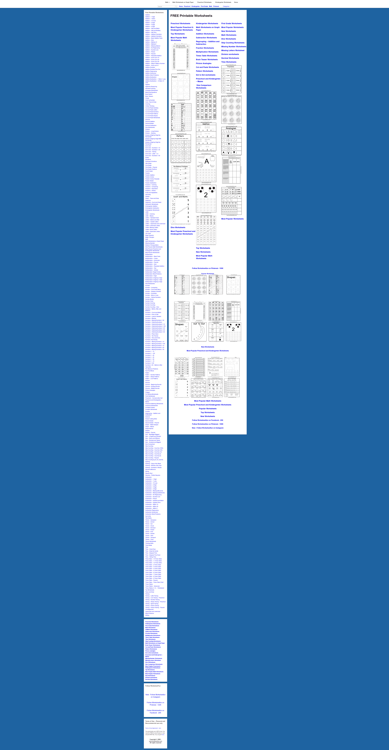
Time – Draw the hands (151, 551)
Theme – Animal (149, 522)
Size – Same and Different (152, 438)
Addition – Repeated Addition (153, 55)
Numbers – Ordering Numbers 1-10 (155, 324)
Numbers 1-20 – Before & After (153, 365)
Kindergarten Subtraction (152, 208)
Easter (147, 157)
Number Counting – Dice (152, 307)
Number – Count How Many (153, 289)
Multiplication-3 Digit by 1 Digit (153, 280)
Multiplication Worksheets (152, 635)
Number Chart (149, 301)
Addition (147, 15)
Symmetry (148, 516)
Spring (147, 471)
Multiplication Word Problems (153, 274)
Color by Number (150, 100)
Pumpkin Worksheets (151, 409)
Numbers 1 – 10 (149, 351)
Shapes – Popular (150, 432)
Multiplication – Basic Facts (152, 256)
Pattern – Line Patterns (151, 378)
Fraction (147, 173)
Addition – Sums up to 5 (151, 65)
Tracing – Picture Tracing (152, 605)
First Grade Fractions (151, 169)
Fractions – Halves (150, 190)
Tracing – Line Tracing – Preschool (154, 598)
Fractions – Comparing (151, 186)
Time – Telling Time (150, 557)
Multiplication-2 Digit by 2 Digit (153, 278)
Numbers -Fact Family (151, 339)
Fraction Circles (149, 177)
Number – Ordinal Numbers (153, 297)
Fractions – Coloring (151, 185)
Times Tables (149, 584)
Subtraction (148, 477)
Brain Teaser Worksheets (152, 645)
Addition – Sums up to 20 (152, 59)
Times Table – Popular (151, 580)
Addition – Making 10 (151, 42)
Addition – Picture (150, 52)
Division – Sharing (150, 133)
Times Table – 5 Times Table (153, 570)
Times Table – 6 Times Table (153, 572)
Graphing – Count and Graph (153, 202)
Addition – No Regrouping (152, 48)
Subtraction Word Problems (152, 514)
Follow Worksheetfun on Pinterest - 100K (155, 703)
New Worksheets (150, 283)
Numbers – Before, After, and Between (153, 309)
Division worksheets (151, 677)
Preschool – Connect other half (153, 398)
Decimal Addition (150, 121)
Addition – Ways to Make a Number (155, 63)
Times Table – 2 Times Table (153, 564)
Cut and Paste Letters (151, 110)
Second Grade (149, 421)
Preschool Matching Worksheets (154, 403)
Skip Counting (149, 446)
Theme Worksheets (150, 541)
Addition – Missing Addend (152, 46)
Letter (147, 212)
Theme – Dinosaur (150, 528)
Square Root (148, 473)
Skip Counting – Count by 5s (153, 456)
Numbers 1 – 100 (150, 353)
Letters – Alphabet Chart (152, 218)
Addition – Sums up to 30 (152, 61)
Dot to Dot (148, 146)
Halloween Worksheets (151, 204)
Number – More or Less (151, 295)
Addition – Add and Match (152, 28)
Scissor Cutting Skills (151, 419)
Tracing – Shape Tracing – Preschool (155, 601)
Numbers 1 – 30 (149, 357)
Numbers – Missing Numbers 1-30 (154, 349)
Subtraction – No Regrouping (153, 494)
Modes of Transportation (152, 245)
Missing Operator (150, 243)
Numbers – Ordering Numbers (153, 322)
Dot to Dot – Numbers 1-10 (152, 148)
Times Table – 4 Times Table (153, 568)
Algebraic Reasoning (151, 86)
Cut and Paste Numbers (152, 112)
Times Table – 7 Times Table (153, 574)
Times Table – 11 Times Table (153, 561)
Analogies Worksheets (151, 90)
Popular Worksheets (207, 408)
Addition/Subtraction (151, 77)
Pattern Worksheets (151, 649)
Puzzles (147, 411)
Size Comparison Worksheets (153, 664)
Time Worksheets (150, 639)
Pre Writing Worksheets (151, 394)
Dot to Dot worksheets (151, 653)
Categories (226, 6)
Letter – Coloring (150, 214)
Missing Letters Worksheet (153, 660)
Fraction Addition (150, 175)
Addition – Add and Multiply (152, 30)
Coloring (147, 104)
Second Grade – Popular (152, 423)
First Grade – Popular (151, 167)
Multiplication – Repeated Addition (154, 266)
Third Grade (148, 545)
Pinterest (216, 6)
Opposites (148, 367)
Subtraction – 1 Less (151, 481)
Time (146, 547)
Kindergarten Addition (151, 206)
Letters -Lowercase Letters (152, 225)
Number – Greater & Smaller (153, 291)
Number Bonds (149, 299)
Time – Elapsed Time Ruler (152, 555)
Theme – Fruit (149, 531)
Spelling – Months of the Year (153, 465)
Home (181, 6)
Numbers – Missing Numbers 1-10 (154, 341)
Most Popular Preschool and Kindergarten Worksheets (153, 249)
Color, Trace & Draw (150, 102)
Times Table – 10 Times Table (153, 559)
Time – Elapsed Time (151, 553)
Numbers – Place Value (151, 334)
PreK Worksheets (150, 396)
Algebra (147, 84)
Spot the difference (150, 469)
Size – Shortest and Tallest (152, 440)
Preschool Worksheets (151, 405)
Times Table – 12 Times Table (153, 562)
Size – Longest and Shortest (153, 436)
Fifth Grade (148, 163)
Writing (147, 615)
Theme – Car (149, 524)
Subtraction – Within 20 (151, 506)
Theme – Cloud (149, 526)
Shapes (147, 430)
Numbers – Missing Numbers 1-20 (154, 347)
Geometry (148, 194)
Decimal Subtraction (151, 125)
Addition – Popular (150, 53)
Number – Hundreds (151, 293)
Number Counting (150, 305)
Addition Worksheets (151, 629)
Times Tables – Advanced (152, 586)
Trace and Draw (149, 592)
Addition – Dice (149, 40)
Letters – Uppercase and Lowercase (155, 223)
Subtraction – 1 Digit (151, 479)
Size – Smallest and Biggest (153, 442)
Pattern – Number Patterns (152, 375)
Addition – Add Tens (150, 32)
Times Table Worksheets (152, 637)
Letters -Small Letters (151, 229)
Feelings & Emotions (151, 161)
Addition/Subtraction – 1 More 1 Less (155, 79)
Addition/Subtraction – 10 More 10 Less (154, 81)
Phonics (147, 382)
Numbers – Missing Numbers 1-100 (155, 343)
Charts (147, 98)
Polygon (147, 392)
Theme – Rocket (149, 533)
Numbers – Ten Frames (151, 336)
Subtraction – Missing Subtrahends (155, 492)
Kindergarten (196, 6)
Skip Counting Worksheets (153, 641)
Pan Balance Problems (151, 369)
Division (147, 129)
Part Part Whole (149, 371)
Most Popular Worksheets (152, 252)
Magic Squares (149, 235)
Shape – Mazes (149, 426)
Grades (147, 196)
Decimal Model (149, 123)
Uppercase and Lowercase (152, 611)
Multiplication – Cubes (151, 258)
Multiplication (149, 254)
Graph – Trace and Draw (152, 198)
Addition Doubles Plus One (152, 69)
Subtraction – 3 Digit (151, 487)
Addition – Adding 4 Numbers (153, 36)
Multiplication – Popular (151, 262)
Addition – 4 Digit (150, 26)
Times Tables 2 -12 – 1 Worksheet (154, 588)
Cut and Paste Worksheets (152, 117)
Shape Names (149, 428)
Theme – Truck (149, 539)
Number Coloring (150, 303)
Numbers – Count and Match (153, 312)
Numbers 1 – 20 (149, 355)
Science (147, 417)
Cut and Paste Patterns (151, 113)
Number (147, 285)
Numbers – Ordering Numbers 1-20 (155, 328)
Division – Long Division (152, 131)
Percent (147, 380)
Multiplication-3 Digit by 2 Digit (153, 281)
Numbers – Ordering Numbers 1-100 (155, 326)
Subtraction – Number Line (152, 496)
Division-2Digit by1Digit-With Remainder (153, 139)
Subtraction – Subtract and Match (154, 500)
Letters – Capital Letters (151, 221)
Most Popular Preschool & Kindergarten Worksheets (152, 667)
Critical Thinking (149, 106)
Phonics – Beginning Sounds (153, 384)
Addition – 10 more (150, 20)
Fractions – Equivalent (151, 188)
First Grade (204, 6)
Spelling (147, 461)
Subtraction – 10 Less (151, 483)
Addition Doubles (150, 67)
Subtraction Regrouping (152, 510)
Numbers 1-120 (149, 363)
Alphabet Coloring (150, 88)
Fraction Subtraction (150, 183)
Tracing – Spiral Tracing (151, 603)
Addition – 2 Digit (150, 22)
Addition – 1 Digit (150, 17)
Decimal (147, 119)
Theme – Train (149, 535)
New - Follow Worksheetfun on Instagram (155, 695)
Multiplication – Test (150, 268)
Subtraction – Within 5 (151, 508)
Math (210, 6)
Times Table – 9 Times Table (153, 578)
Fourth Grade (149, 171)
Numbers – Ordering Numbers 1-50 (155, 332)
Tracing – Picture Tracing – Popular (155, 607)
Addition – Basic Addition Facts (153, 38)
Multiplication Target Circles (153, 272)
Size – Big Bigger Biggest (152, 434)
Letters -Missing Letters (151, 227)
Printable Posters (150, 407)
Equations (148, 159)
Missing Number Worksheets (153, 658)
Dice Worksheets (150, 127)
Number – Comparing (151, 287)
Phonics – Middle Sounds (152, 388)
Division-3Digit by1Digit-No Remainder (152, 143)
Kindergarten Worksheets (152, 210)
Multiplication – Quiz (151, 264)
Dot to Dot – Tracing (150, 151)
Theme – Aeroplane (150, 520)
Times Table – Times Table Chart (154, 582)
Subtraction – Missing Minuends (154, 491)
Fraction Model (149, 181)
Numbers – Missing (150, 318)
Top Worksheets (149, 590)
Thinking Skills (149, 543)
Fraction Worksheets (151, 633)
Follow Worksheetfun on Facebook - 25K (155, 711)
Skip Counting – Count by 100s (153, 450)
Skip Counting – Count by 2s (153, 454)
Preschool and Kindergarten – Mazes (153, 400)
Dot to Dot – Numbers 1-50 (152, 155)
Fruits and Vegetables (151, 192)
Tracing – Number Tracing (152, 599)
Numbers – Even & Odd (151, 314)
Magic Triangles (149, 237)
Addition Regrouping (151, 71)
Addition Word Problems (152, 75)
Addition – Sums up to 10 (152, 57)
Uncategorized (149, 609)
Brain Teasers (149, 96)
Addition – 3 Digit (150, 24)
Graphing (148, 200)
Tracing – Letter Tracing (151, 596)
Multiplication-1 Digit (151, 276)
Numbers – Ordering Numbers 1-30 (155, 330)
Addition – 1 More (150, 18)
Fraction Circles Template (152, 179)
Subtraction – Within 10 (151, 504)
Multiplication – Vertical (151, 270)
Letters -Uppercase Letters (152, 231)
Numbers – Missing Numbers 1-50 (154, 320)
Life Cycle (148, 233)
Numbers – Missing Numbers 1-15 (154, 345)
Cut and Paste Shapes (151, 115)
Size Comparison (150, 444)
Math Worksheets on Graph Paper (154, 241)
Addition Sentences (150, 73)
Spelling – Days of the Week (153, 463)
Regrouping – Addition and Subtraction (152, 414)
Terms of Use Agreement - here (153, 728)
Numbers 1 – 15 (149, 361)
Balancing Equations (151, 92)
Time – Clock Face (150, 549)
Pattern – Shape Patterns (152, 376)
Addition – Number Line (151, 50)
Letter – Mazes (149, 216)
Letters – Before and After (152, 220)
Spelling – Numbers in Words (153, 467)
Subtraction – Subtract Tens (152, 502)
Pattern (147, 373)
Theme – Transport (150, 537)
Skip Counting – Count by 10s (153, 452)
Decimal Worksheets (151, 679)
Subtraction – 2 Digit (151, 485)
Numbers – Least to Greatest (153, 316)
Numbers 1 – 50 (149, 359)
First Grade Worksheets (152, 626)
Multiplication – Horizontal (152, 260)
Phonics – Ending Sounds (152, 386)
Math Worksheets (150, 627)
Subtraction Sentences (151, 512)
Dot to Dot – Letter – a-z (151, 153)
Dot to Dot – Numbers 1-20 (152, 149)
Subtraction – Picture (151, 498)
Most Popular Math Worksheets (153, 247)
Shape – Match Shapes (151, 424)
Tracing (147, 594)
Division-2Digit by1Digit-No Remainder (152, 136)
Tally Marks (148, 518)
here (163, 734)
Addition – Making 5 (150, 44)
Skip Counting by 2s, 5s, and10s (154, 459)
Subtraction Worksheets (152, 631)
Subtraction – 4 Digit (151, 489)
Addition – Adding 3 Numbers (153, 34)
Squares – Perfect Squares (152, 475)
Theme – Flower (149, 529)
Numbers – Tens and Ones (152, 338)
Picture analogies (150, 651)
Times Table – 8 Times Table (153, 576)
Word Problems (149, 613)
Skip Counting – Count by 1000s (154, 448)
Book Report (148, 94)
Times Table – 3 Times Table (153, 566)
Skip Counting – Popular (152, 458)
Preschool (187, 6)
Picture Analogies (150, 390)
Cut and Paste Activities (151, 108)
